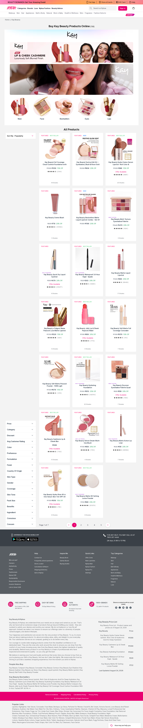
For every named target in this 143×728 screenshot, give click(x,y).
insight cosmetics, (95, 711)
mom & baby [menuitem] (58, 13)
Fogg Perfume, (98, 720)
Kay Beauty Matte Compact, (68, 684)
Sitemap (88, 573)
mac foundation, (25, 713)
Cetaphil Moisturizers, (73, 718)
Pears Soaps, (40, 722)
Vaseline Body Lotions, (26, 720)
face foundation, (109, 711)
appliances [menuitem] (30, 13)
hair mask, (30, 709)
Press (11, 569)
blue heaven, (53, 716)
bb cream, (95, 707)
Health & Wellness (116, 576)
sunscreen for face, (80, 711)
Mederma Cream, (111, 716)
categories (21, 8)
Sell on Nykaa (38, 573)
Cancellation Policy (80, 695)
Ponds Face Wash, (88, 718)
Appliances (114, 570)
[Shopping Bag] (133, 8)
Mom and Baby (116, 573)
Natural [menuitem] (49, 13)
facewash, (22, 716)
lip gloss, (63, 707)
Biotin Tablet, (51, 720)
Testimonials (13, 572)
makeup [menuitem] (12, 13)
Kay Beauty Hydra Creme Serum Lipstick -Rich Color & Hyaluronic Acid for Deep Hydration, (43, 679)
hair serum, (31, 707)
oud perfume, (43, 713)
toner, (62, 709)
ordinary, (56, 709)
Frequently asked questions (43, 561)
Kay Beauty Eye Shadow (69, 668)
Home (7, 20)
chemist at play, (94, 709)
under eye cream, (48, 711)
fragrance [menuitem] (88, 13)
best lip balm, (74, 716)
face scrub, (84, 716)
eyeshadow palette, (73, 709)
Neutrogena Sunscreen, (26, 722)
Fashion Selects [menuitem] (100, 13)
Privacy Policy (93, 695)
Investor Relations (15, 584)
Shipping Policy (66, 695)
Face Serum (75, 722)
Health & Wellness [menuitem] (71, 13)
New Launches (90, 561)
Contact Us (38, 558)
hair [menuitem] (22, 13)
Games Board (64, 561)
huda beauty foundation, (96, 713)
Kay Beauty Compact (17, 668)
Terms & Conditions (51, 695)
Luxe (112, 585)
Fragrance (114, 579)
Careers (11, 563)
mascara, (103, 709)
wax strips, (59, 711)
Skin (112, 561)
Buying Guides (64, 564)
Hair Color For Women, (56, 718)
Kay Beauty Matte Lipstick (69, 670)
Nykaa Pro (88, 570)
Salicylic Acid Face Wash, (83, 720)
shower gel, (68, 711)
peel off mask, (63, 716)
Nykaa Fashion (44, 8)
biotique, (57, 707)
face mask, (49, 707)
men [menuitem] (81, 13)
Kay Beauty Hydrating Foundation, (48, 682)
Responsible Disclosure (17, 581)
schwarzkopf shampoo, (38, 716)
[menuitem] (130, 15)
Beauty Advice (57, 8)
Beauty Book (64, 558)
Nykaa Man (89, 564)
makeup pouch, (54, 713)
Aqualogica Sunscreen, (65, 720)
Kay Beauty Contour (51, 668)
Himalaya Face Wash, (25, 718)
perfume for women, (75, 707)
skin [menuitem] (18, 13)
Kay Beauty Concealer (34, 668)
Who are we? (13, 560)
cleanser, (84, 709)
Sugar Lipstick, (40, 720)
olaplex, (64, 713)
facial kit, (87, 707)
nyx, (27, 716)
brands (30, 8)
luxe (36, 8)
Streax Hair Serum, (102, 718)
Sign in (122, 8)
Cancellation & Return (41, 567)
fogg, (32, 711)
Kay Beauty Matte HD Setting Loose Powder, (40, 684)
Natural (113, 582)
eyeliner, (23, 709)
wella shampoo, (81, 713)
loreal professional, (114, 709)
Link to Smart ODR (15, 587)
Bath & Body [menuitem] (40, 13)
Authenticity (13, 566)
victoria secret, (104, 707)
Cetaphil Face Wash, (96, 716)
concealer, (40, 707)
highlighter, (23, 707)
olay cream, (25, 711)
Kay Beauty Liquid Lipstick (48, 670)
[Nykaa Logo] (11, 7)
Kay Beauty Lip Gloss (30, 670)
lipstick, (15, 707)
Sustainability (13, 578)
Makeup (113, 558)
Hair (112, 564)
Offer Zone (89, 558)
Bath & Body (115, 567)
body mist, (71, 713)
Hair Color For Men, (52, 722)
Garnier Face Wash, (41, 718)
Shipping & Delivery (40, 570)
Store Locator (39, 564)
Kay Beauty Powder (31, 672)
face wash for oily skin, (44, 709)
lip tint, (38, 711)
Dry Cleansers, (65, 722)
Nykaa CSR (12, 575)
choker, (35, 713)
